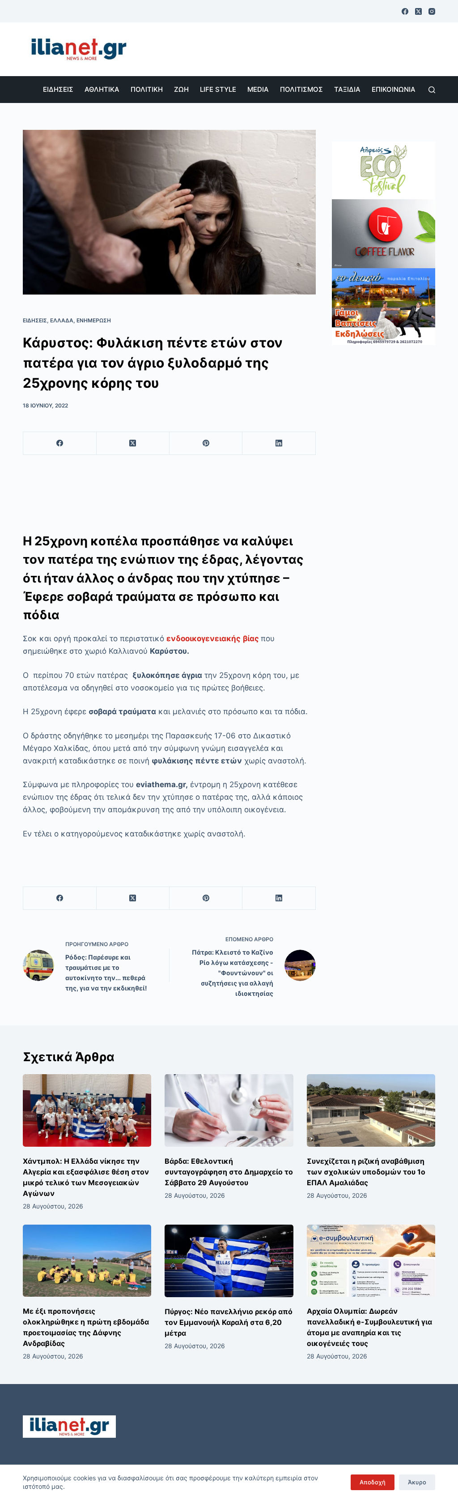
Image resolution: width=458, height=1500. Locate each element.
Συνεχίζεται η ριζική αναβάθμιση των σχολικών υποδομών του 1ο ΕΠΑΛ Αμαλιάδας (366, 1172)
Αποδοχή (373, 1482)
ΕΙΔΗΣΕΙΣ (58, 89)
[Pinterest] (206, 443)
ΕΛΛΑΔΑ (61, 320)
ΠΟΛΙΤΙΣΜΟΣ (301, 89)
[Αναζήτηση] (431, 89)
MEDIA (258, 89)
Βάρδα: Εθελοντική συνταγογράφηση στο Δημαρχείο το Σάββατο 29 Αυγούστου (229, 1172)
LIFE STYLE (218, 89)
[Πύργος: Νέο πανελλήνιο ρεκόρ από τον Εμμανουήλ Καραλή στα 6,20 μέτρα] (229, 1261)
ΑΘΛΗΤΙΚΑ (102, 89)
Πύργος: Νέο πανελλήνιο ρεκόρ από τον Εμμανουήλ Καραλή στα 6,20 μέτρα (229, 1322)
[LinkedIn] (278, 443)
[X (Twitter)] (418, 11)
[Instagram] (431, 11)
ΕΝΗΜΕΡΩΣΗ (93, 320)
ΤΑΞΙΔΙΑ (347, 89)
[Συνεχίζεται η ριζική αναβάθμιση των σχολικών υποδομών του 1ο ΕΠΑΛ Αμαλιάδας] (371, 1110)
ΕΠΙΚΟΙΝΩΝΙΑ (394, 89)
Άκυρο (417, 1482)
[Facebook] (405, 11)
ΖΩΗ (181, 89)
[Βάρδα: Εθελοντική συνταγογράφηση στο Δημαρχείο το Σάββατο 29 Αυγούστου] (229, 1110)
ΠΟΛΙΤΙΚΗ (147, 89)
